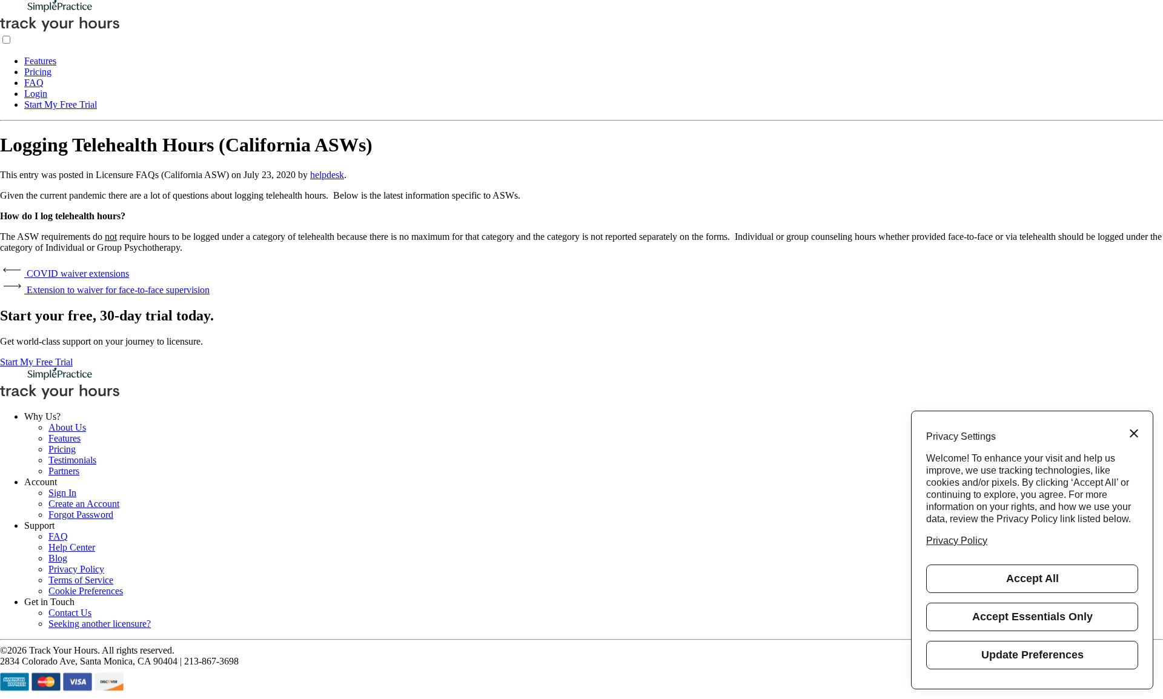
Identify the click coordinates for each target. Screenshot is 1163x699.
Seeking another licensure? (99, 623)
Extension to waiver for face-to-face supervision (117, 290)
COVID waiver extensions (76, 273)
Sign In (62, 493)
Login (35, 93)
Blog (57, 558)
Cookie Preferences (85, 591)
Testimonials (72, 460)
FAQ (34, 83)
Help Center (71, 547)
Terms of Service (80, 580)
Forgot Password (80, 514)
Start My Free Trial (60, 104)
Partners (63, 471)
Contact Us (69, 613)
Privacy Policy (76, 569)
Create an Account (83, 504)
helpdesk (327, 175)
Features (40, 61)
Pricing (37, 72)
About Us (67, 427)
